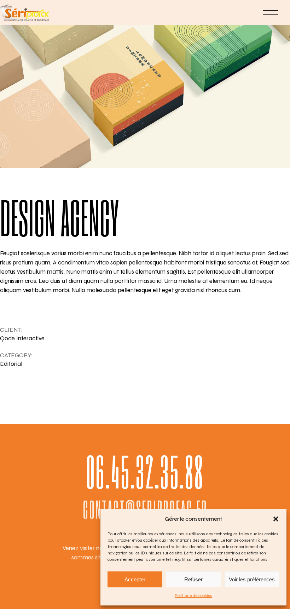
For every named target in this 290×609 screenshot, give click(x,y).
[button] (275, 519)
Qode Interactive (22, 338)
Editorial (11, 364)
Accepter (134, 579)
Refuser (193, 579)
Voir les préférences (252, 579)
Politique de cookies (193, 595)
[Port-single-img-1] (145, 84)
